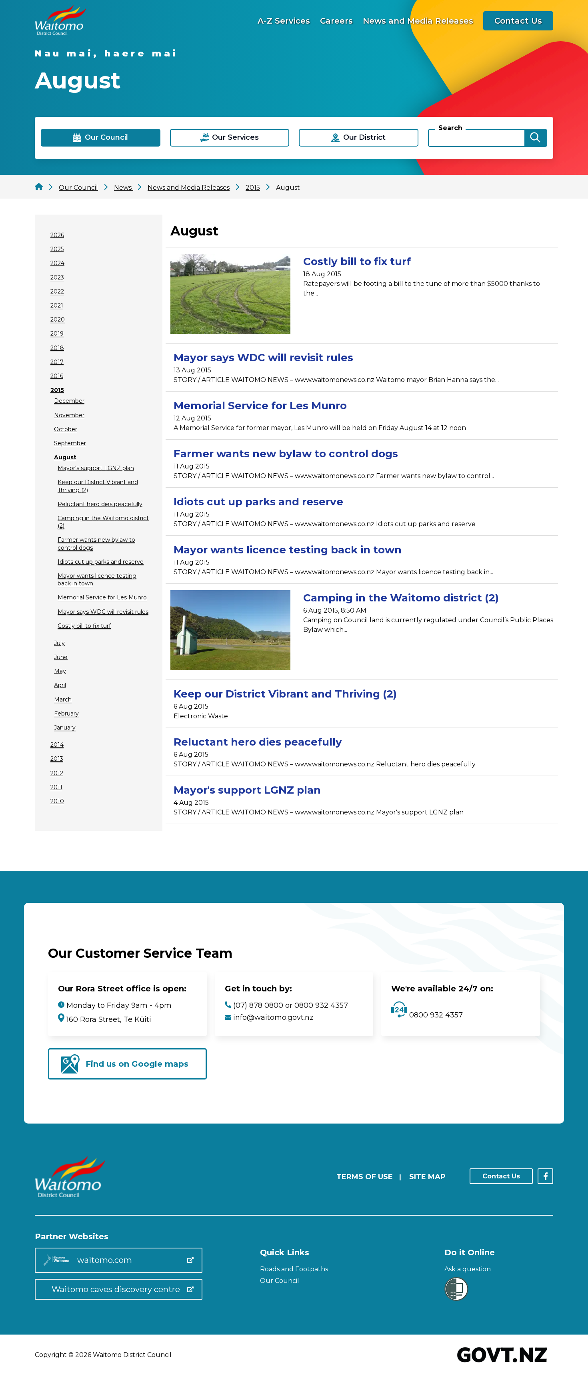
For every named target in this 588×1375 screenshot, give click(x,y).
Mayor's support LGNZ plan (96, 468)
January (65, 727)
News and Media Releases (418, 21)
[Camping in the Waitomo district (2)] (230, 631)
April (60, 685)
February (66, 713)
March (63, 699)
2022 (57, 291)
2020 (57, 319)
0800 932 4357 (435, 1015)
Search (450, 128)
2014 (57, 744)
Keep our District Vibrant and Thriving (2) (285, 694)
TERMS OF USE (364, 1176)
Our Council (279, 1281)
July (59, 643)
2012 (56, 773)
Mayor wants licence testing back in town (288, 549)
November (69, 415)
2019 (57, 333)
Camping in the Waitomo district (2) (401, 597)
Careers (336, 21)
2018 (57, 348)
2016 (56, 376)
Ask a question (467, 1269)
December (69, 400)
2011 (56, 787)
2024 (57, 263)
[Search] (535, 138)
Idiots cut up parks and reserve (101, 561)
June (61, 657)
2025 (57, 249)
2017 (57, 362)
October (65, 429)
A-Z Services (284, 21)
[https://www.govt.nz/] (502, 1363)
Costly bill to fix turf (84, 625)
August (65, 457)
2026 (57, 235)
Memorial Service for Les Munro (102, 597)
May (60, 671)
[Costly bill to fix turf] (230, 295)
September (70, 443)
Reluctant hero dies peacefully (100, 504)
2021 (56, 305)
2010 (57, 801)
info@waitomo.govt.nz (273, 1017)
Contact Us (518, 21)
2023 (57, 277)
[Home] (60, 32)
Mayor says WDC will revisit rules (103, 611)
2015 (57, 390)
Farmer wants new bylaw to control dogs (286, 453)
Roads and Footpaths (294, 1269)
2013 (56, 758)
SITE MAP (427, 1176)
